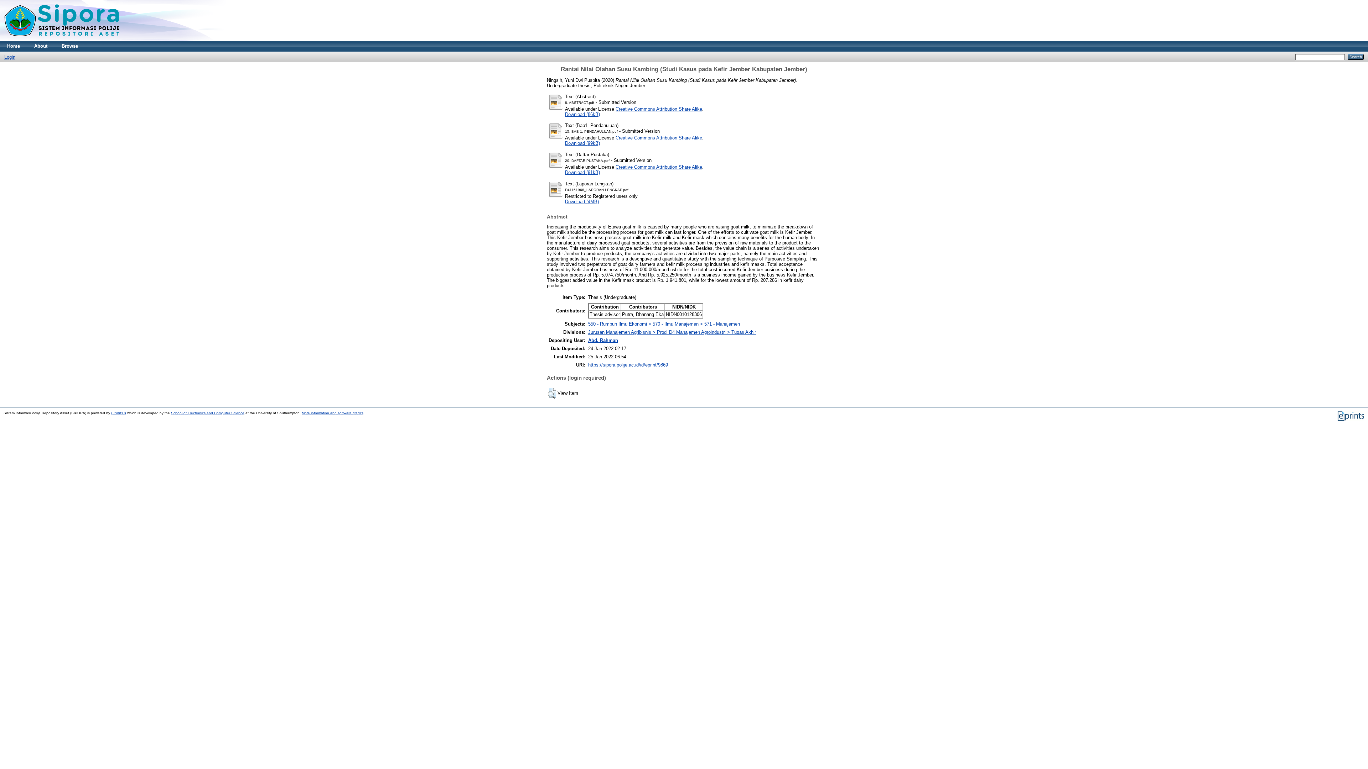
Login (9, 57)
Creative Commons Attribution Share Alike (659, 109)
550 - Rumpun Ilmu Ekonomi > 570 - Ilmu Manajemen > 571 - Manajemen (664, 324)
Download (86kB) (582, 114)
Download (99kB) (582, 143)
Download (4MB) (582, 201)
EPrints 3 (118, 413)
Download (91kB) (582, 172)
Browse (70, 46)
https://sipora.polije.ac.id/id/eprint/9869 (628, 365)
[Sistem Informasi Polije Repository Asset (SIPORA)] (62, 39)
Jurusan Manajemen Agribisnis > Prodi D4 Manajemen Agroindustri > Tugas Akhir (672, 332)
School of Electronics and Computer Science (207, 413)
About (40, 46)
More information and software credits (332, 413)
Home (13, 46)
